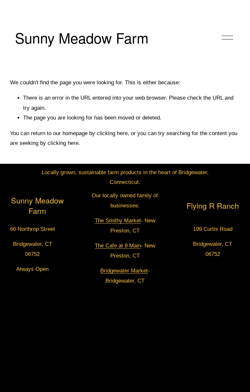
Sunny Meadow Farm (81, 37)
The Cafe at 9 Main (118, 246)
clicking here (112, 133)
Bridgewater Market (124, 271)
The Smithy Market (118, 220)
